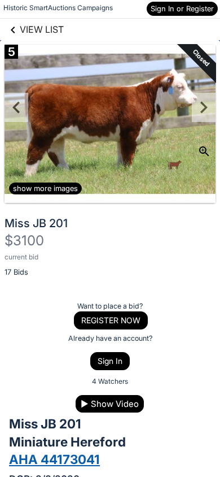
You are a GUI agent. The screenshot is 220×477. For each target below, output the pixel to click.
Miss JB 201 (36, 223)
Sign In (110, 361)
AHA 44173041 (54, 459)
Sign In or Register (182, 8)
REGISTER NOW (110, 320)
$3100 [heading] (24, 240)
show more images (45, 188)
